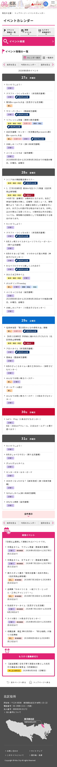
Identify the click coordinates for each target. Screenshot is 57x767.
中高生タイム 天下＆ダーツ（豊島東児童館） (28, 560)
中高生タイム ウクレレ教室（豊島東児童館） (28, 547)
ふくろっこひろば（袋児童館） (20, 152)
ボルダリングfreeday (16, 283)
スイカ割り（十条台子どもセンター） (24, 618)
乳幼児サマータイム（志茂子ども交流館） (26, 605)
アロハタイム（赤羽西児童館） (20, 348)
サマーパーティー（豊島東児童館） (22, 111)
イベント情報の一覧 (11, 31)
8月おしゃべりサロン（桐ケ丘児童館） (24, 454)
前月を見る (11, 64)
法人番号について (13, 712)
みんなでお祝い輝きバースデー (20, 378)
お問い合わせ (12, 751)
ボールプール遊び (14, 387)
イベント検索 (17, 41)
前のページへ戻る (18, 682)
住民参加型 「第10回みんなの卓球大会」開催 (26, 327)
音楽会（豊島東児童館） (17, 357)
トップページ (20, 13)
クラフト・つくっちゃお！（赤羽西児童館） (26, 93)
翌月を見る (45, 64)
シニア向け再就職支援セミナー (20, 179)
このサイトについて (15, 755)
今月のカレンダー (28, 64)
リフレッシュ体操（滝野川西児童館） (23, 119)
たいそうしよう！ (14, 84)
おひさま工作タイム (15, 274)
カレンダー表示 (33, 57)
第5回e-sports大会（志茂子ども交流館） (25, 102)
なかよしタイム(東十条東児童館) (21, 493)
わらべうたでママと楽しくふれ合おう (23, 265)
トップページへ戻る (41, 682)
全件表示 (28, 513)
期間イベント (28, 31)
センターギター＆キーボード (19, 472)
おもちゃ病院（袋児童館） (18, 502)
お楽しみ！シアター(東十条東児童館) (23, 144)
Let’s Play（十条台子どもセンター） (24, 419)
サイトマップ (36, 751)
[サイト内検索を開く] (45, 3)
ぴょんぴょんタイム (15, 463)
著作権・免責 (36, 755)
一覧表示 (49, 57)
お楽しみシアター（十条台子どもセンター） (26, 307)
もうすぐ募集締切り (46, 31)
